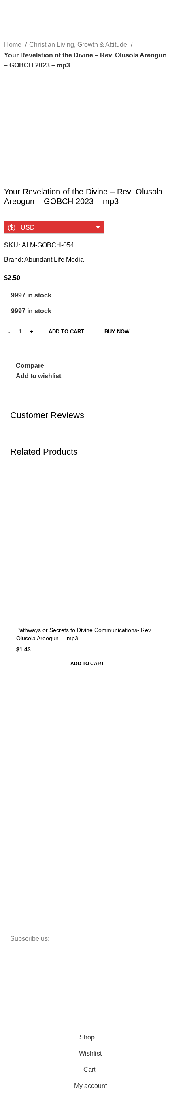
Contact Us (28, 772)
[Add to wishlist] (157, 475)
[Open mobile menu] (9, 10)
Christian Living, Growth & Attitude (79, 44)
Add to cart (66, 332)
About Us (26, 758)
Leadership (28, 822)
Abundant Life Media (54, 259)
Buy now (116, 332)
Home (13, 44)
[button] (87, 663)
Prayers (24, 836)
